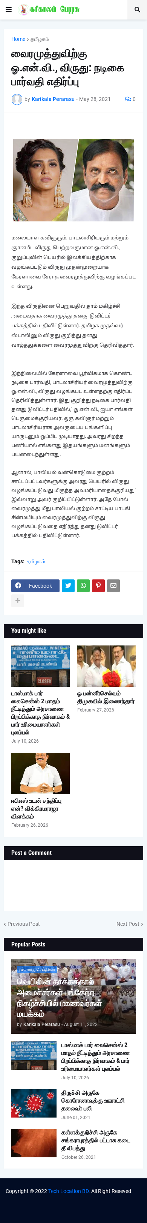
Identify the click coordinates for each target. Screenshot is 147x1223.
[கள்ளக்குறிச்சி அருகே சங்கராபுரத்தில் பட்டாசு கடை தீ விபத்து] (34, 1143)
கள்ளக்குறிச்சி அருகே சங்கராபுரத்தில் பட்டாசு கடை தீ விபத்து (95, 1140)
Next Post (127, 924)
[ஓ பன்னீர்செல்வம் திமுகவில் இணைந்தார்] (106, 666)
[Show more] (17, 600)
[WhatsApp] (83, 585)
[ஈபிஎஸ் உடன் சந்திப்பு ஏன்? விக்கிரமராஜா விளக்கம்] (40, 773)
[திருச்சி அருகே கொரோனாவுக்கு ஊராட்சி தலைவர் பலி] (34, 1103)
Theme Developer (57, 1199)
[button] (8, 9)
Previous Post (24, 924)
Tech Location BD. (69, 1191)
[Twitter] (68, 585)
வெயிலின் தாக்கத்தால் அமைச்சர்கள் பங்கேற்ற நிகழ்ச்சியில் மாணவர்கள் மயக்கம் (59, 997)
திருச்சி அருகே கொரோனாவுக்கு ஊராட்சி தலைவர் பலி (93, 1100)
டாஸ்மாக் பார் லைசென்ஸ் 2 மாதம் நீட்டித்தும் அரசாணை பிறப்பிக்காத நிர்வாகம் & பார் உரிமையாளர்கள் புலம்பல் (40, 713)
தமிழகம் (40, 39)
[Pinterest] (98, 585)
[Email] (113, 585)
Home (18, 39)
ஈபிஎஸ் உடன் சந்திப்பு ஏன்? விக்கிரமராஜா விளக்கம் (36, 808)
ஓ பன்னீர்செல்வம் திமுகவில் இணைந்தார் (106, 697)
